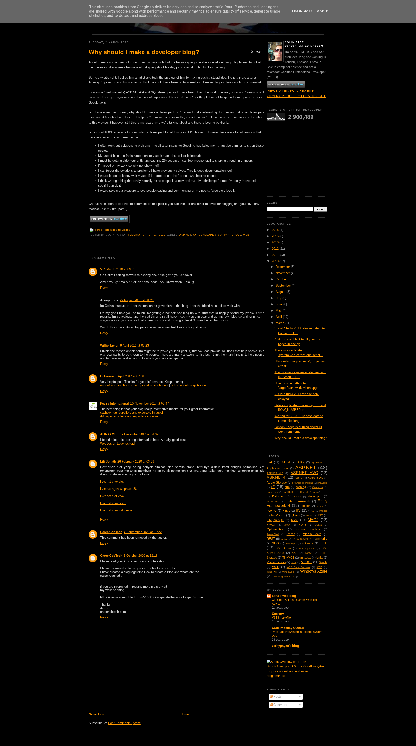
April (279, 317)
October (282, 279)
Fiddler (305, 505)
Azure (298, 477)
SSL (294, 552)
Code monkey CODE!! (288, 628)
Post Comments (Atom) (124, 723)
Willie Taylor (109, 345)
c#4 (287, 487)
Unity (319, 557)
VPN (293, 562)
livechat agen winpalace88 (118, 489)
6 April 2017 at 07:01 (130, 376)
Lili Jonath (108, 461)
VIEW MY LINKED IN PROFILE (290, 91)
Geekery (278, 613)
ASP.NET (185, 234)
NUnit (302, 524)
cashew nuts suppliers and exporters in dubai (131, 412)
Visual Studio (276, 562)
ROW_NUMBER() (302, 539)
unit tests (305, 557)
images (323, 511)
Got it (322, 11)
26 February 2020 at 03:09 (135, 461)
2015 (276, 236)
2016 (276, 230)
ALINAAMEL (109, 434)
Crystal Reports (309, 492)
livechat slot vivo (112, 496)
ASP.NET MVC (304, 473)
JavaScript (277, 515)
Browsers (322, 482)
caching (301, 487)
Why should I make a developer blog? (144, 52)
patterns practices (308, 529)
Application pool (278, 468)
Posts (277, 696)
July (279, 298)
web (246, 234)
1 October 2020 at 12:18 (140, 555)
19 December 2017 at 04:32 (139, 434)
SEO (275, 543)
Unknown (107, 376)
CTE (325, 492)
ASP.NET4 (276, 477)
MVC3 (271, 524)
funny (320, 506)
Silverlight (291, 543)
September (284, 285)
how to (271, 510)
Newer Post (97, 714)
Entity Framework (297, 501)
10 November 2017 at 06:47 (149, 403)
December (283, 266)
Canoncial (317, 487)
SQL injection (307, 548)
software (226, 234)
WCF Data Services (298, 567)
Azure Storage (277, 482)
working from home (284, 576)
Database (278, 496)
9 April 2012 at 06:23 (134, 345)
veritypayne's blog (285, 646)
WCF (275, 567)
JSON (309, 515)
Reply (104, 287)
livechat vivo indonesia (116, 510)
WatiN (323, 562)
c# (195, 234)
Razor (291, 534)
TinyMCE (288, 557)
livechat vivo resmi (113, 503)
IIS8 (312, 511)
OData (318, 525)
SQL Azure (283, 548)
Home (185, 714)
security (321, 539)
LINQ (319, 515)
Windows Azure (313, 571)
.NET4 (285, 462)
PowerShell (273, 534)
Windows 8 (288, 571)
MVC (294, 520)
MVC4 (287, 525)
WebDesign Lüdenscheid (117, 443)
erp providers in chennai (151, 385)
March (280, 323)
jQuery (295, 515)
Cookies (289, 491)
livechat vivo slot (112, 481)
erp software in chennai (116, 385)
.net (269, 462)
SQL (238, 234)
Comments (281, 705)
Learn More (302, 11)
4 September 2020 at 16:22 (143, 532)
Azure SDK (315, 477)
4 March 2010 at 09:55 (119, 269)
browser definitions (302, 482)
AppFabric (317, 462)
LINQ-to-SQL (275, 520)
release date (312, 534)
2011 (276, 255)
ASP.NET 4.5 (275, 473)
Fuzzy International (114, 403)
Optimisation (275, 529)
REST (271, 539)
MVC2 (313, 520)
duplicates (272, 501)
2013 (276, 242)
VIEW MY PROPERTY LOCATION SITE (296, 96)
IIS (298, 510)
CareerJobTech (111, 532)
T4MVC (309, 553)
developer (207, 234)
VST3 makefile (281, 617)
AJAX (301, 462)
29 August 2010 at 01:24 (137, 300)
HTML (286, 510)
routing (284, 539)
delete (297, 496)
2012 (276, 248)
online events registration (188, 385)
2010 (276, 261)
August (281, 292)
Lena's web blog (284, 596)
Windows (272, 571)
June (279, 304)
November (283, 273)
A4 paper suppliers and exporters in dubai (129, 416)
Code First (273, 492)
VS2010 (306, 562)
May (279, 310)
